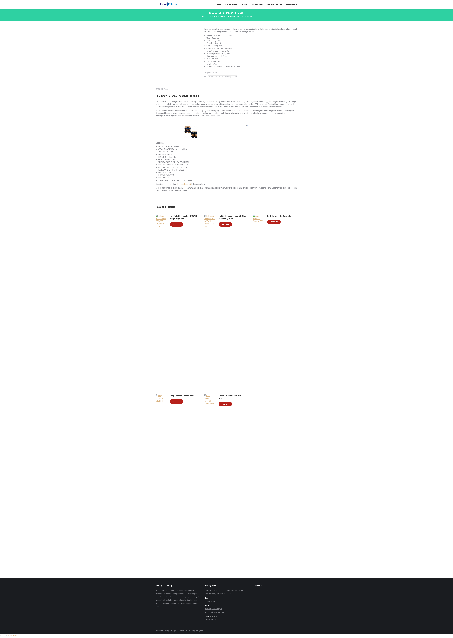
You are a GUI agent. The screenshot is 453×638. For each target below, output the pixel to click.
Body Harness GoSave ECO (279, 216)
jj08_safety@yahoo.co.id (214, 612)
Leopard (234, 76)
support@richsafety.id (213, 609)
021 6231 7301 (210, 601)
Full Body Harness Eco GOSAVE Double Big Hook (232, 217)
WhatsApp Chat (13, 635)
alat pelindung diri (183, 184)
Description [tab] (162, 89)
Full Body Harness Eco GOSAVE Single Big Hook (183, 217)
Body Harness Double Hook (182, 396)
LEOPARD (214, 73)
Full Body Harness (224, 76)
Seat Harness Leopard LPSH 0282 (231, 397)
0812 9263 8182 (211, 619)
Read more (176, 224)
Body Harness (213, 76)
